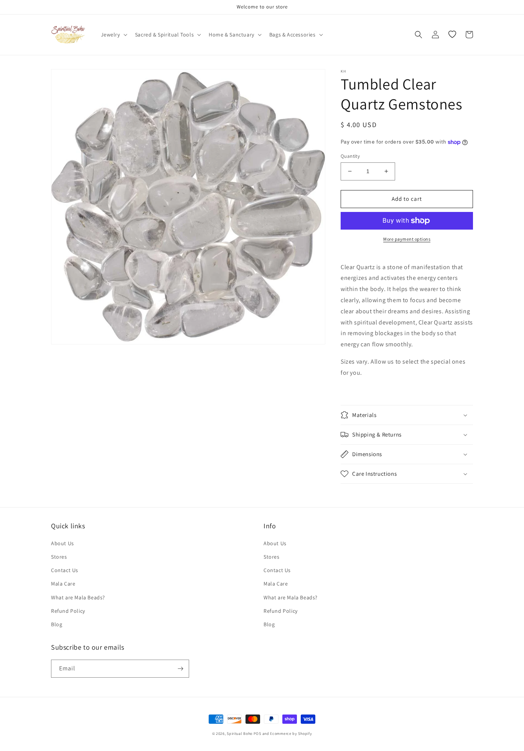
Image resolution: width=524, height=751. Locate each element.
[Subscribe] (180, 669)
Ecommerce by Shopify (291, 733)
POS (257, 733)
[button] (113, 34)
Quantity (350, 156)
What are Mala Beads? (78, 597)
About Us (62, 543)
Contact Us (64, 570)
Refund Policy (68, 610)
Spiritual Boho (239, 733)
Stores (59, 556)
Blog (56, 624)
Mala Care (63, 583)
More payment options (406, 239)
